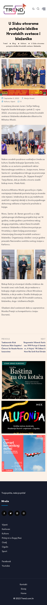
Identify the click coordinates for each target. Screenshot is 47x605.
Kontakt (23, 584)
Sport (4, 551)
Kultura (7, 101)
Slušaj (23, 589)
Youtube (6, 566)
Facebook (6, 561)
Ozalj (4, 542)
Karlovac (6, 529)
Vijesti (13, 101)
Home (23, 593)
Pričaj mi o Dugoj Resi (12, 538)
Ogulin (5, 547)
